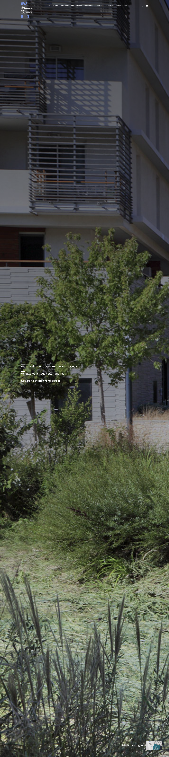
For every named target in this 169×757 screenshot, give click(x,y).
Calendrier (110, 6)
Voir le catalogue (132, 745)
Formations (64, 6)
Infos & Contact (121, 6)
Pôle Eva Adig (53, 6)
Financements (76, 6)
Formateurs (88, 6)
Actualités (99, 6)
